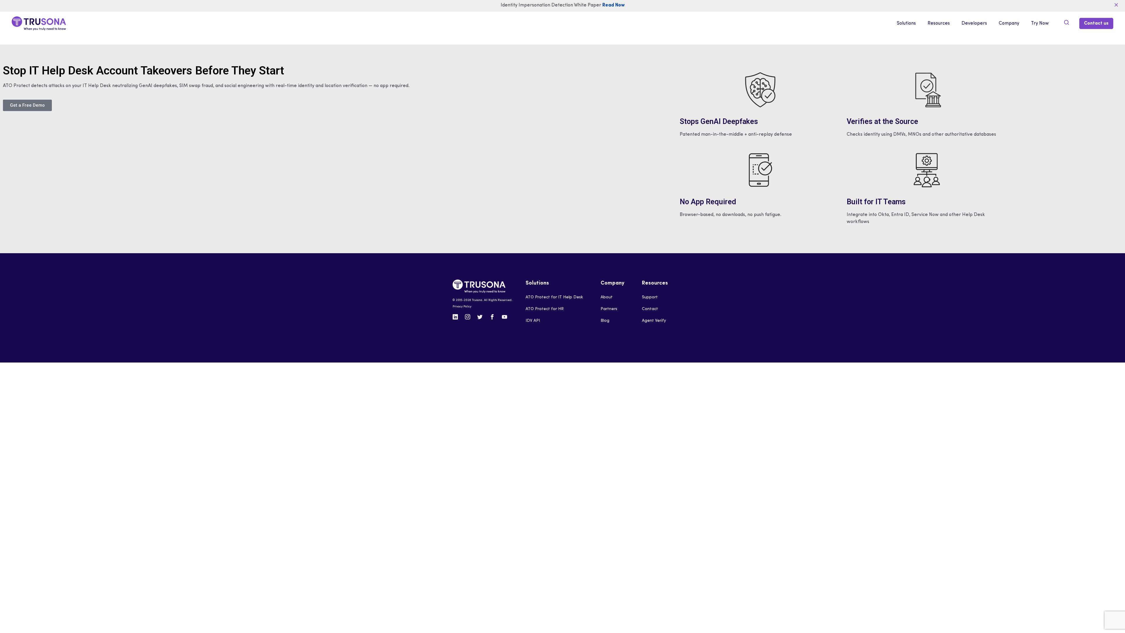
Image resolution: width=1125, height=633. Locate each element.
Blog (605, 321)
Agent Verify (654, 321)
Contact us (1096, 23)
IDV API (533, 321)
